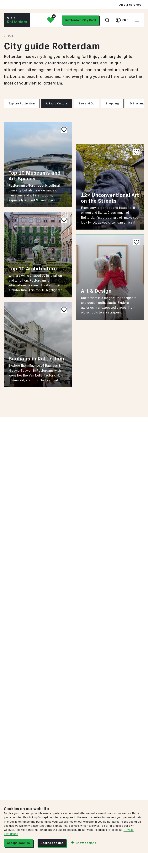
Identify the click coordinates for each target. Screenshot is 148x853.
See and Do (86, 103)
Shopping (112, 103)
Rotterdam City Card (80, 20)
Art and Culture (56, 103)
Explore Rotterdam (22, 103)
